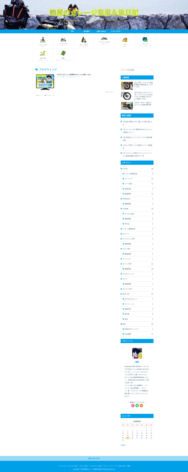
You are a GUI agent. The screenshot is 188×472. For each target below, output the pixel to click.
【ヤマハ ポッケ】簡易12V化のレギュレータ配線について (138, 131)
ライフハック (139, 304)
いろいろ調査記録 (139, 174)
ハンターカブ (62, 466)
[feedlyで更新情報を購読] (137, 405)
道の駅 (139, 314)
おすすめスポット (139, 299)
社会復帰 (139, 334)
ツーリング (139, 179)
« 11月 (123, 445)
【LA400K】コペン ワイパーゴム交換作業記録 (137, 138)
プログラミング (138, 274)
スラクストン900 (138, 239)
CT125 (138, 169)
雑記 (138, 324)
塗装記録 (139, 189)
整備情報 (139, 194)
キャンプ (138, 234)
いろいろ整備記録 (138, 229)
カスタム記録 (139, 214)
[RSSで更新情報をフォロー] (141, 405)
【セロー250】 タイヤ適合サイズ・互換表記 (137, 146)
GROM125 (138, 199)
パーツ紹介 (139, 184)
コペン (106, 466)
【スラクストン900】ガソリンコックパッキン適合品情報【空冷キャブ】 (137, 154)
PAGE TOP (94, 458)
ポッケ (138, 279)
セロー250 (138, 249)
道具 (139, 319)
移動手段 (139, 309)
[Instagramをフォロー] (133, 405)
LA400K (138, 209)
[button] (151, 70)
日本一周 (138, 294)
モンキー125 (138, 289)
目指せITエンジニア (139, 329)
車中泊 (139, 224)
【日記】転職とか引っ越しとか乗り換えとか (137, 123)
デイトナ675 (138, 264)
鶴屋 (137, 362)
